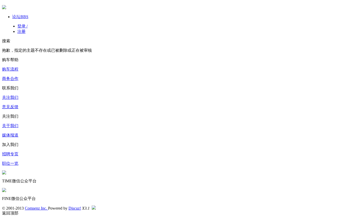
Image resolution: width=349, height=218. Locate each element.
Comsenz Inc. (36, 208)
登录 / (22, 26)
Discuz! (74, 208)
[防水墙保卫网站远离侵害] (94, 208)
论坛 (20, 17)
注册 (21, 31)
